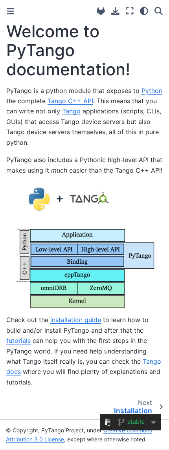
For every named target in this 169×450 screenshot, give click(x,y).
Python (151, 91)
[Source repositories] (101, 11)
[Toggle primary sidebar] (10, 11)
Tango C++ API (70, 101)
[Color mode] (144, 11)
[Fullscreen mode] (130, 11)
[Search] (158, 11)
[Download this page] (115, 11)
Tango (71, 111)
